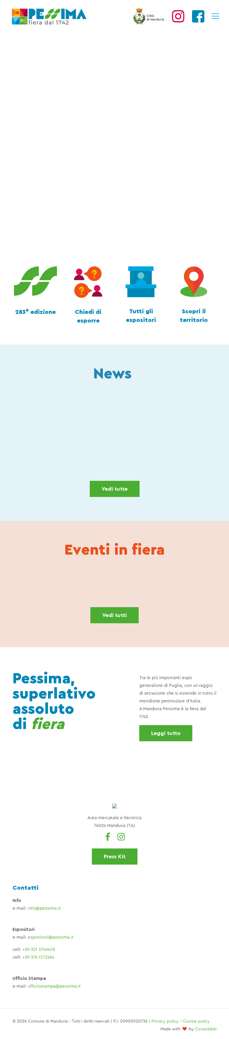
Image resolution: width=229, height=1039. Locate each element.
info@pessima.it (44, 908)
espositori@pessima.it (51, 937)
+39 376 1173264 (38, 957)
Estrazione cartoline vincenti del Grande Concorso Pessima (45, 446)
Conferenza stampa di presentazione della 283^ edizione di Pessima (91, 446)
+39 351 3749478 (38, 949)
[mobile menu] (215, 16)
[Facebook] (198, 20)
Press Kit (115, 856)
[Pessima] (49, 16)
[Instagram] (178, 20)
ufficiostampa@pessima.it (54, 986)
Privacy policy (165, 1021)
